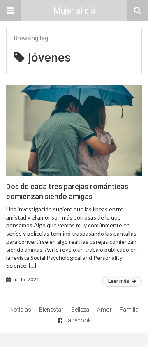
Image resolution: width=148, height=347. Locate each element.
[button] (10, 10)
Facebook (78, 320)
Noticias (20, 309)
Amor (104, 309)
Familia (129, 309)
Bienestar (51, 309)
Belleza (80, 309)
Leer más (119, 281)
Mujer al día (74, 11)
